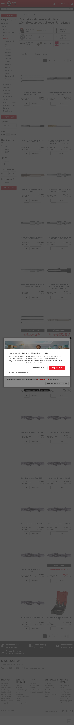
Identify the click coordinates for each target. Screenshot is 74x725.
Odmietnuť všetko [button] (37, 368)
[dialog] (37, 362)
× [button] (67, 351)
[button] (18, 372)
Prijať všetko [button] (57, 368)
